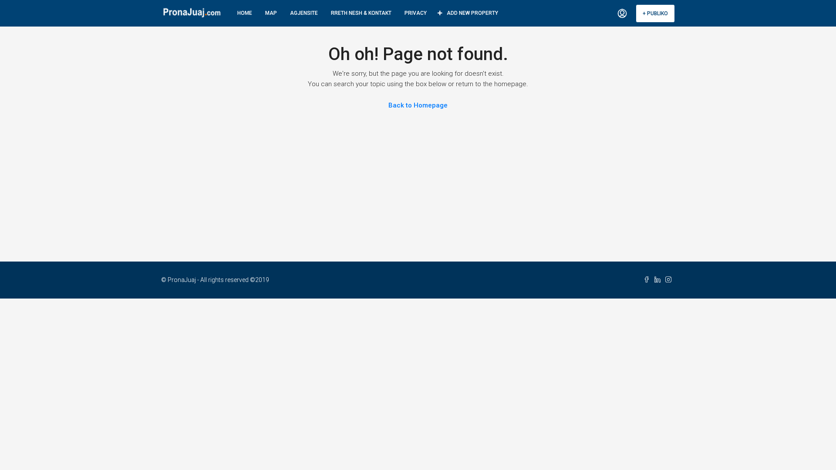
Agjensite (304, 13)
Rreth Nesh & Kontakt (361, 13)
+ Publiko (655, 13)
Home (244, 13)
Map (271, 13)
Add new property (472, 13)
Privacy (416, 13)
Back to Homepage (418, 105)
